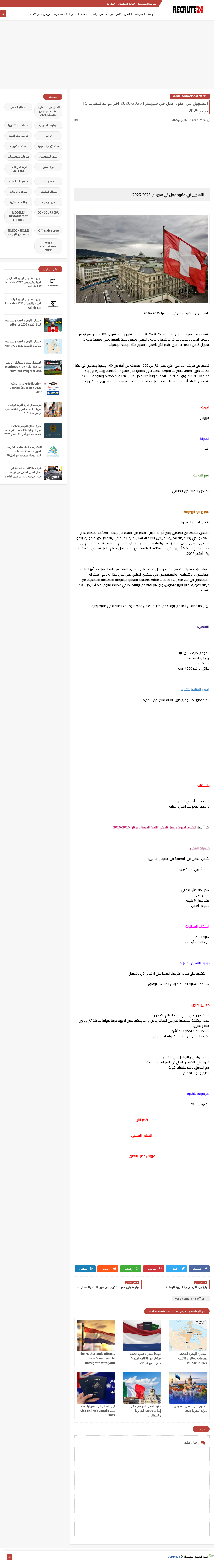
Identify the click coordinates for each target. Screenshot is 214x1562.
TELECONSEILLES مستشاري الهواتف (18, 232)
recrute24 (173, 1556)
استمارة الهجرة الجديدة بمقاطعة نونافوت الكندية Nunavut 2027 (192, 1358)
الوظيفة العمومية (145, 14)
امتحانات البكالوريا (18, 125)
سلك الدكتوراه (18, 146)
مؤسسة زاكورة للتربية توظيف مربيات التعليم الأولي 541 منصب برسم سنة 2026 (23, 409)
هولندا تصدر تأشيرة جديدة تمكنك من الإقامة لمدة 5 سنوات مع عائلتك (145, 1358)
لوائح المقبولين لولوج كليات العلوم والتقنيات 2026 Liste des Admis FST (23, 303)
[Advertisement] (107, 57)
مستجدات (81, 14)
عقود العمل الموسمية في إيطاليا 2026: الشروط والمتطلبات (145, 1410)
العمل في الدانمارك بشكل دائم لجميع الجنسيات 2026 (48, 111)
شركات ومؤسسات (18, 156)
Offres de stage (48, 230)
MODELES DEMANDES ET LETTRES (18, 216)
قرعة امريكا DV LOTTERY (18, 169)
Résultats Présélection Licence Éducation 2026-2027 (25, 388)
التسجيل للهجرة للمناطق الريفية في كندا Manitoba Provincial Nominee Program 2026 (23, 367)
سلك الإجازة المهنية (49, 146)
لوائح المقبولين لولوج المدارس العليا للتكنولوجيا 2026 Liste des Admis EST (23, 282)
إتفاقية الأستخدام (126, 3)
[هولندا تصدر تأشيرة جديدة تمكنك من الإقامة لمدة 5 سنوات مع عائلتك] (142, 1335)
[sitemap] (9, 1557)
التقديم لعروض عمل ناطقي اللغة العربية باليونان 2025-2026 (154, 827)
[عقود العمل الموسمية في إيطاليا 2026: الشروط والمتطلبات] (142, 1388)
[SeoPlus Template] (211, 1556)
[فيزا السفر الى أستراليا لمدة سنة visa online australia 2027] (96, 1388)
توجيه (109, 14)
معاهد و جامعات (18, 191)
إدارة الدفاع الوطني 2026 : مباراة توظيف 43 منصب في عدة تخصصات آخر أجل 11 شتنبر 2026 (23, 430)
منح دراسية (97, 14)
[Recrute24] (3, 3)
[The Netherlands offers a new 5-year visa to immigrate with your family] (96, 1335)
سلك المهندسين (48, 156)
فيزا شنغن (48, 167)
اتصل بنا (111, 3)
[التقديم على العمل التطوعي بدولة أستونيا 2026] (188, 1388)
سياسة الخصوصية (147, 3)
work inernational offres (189, 96)
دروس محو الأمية (40, 14)
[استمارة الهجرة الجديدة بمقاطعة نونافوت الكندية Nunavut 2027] (188, 1335)
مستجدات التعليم (18, 181)
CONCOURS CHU (48, 212)
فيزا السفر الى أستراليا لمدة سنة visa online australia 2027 (97, 1410)
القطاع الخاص (123, 14)
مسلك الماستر (48, 191)
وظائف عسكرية (63, 14)
